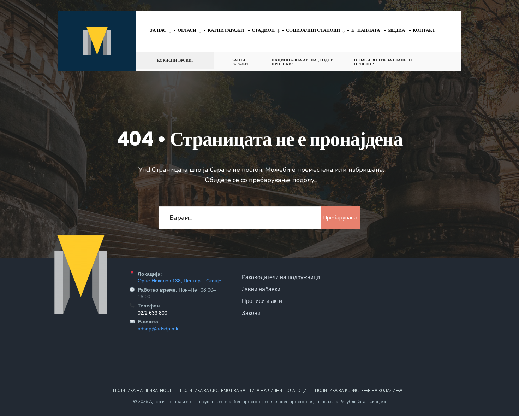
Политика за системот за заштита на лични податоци (243, 390)
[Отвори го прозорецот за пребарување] (443, 60)
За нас (158, 30)
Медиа (396, 30)
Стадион (263, 30)
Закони (251, 313)
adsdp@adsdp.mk (158, 329)
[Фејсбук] (431, 60)
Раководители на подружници (281, 277)
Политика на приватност (142, 390)
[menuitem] (162, 30)
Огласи (187, 30)
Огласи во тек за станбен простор (383, 62)
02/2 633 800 (152, 313)
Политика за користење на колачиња (358, 390)
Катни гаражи (226, 30)
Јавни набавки (261, 289)
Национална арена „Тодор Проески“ (302, 62)
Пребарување (341, 217)
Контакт (424, 30)
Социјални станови (313, 30)
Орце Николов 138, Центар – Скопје (179, 280)
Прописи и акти (262, 301)
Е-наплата (365, 30)
